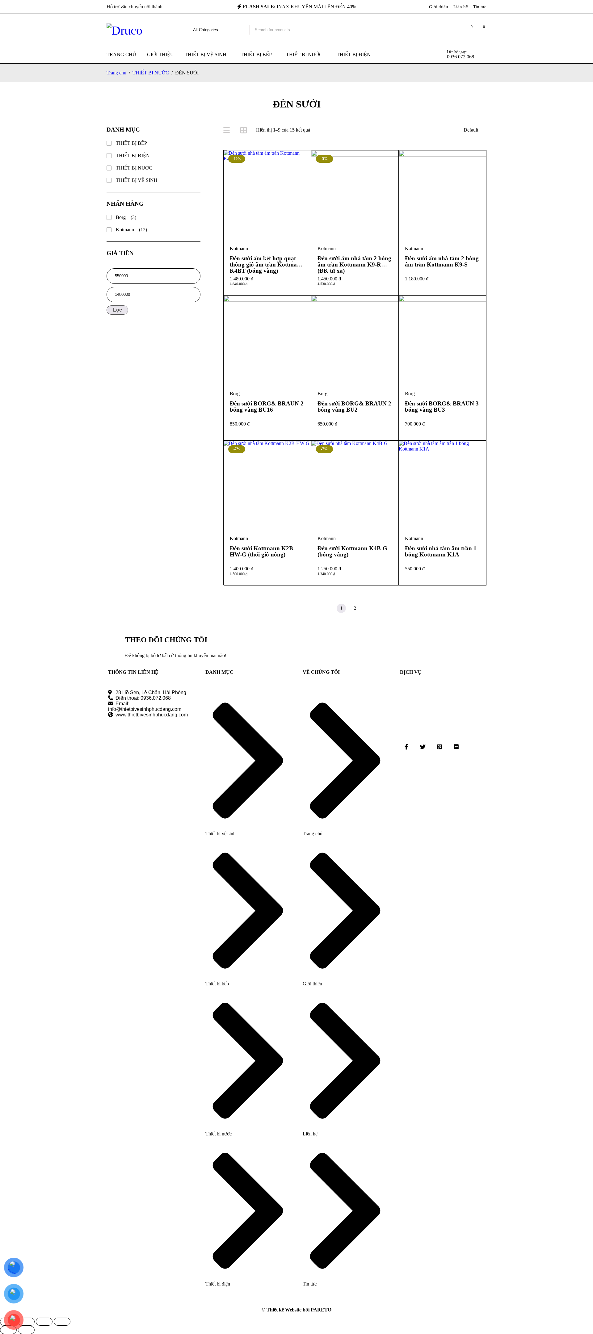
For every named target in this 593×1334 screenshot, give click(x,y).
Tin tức (479, 6)
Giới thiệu (438, 6)
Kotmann (131, 229)
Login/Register (455, 30)
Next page (368, 608)
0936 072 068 (460, 56)
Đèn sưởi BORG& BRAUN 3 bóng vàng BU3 (442, 407)
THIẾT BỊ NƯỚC (150, 72)
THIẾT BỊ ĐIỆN (133, 155)
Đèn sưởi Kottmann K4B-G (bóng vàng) (352, 551)
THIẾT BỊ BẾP (131, 143)
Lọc (117, 310)
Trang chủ (116, 72)
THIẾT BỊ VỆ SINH (137, 180)
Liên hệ (460, 6)
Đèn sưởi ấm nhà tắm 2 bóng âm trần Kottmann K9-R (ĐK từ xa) (354, 264)
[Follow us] (423, 746)
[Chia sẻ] (44, 1322)
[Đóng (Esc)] (62, 1322)
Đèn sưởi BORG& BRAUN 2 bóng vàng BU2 (354, 407)
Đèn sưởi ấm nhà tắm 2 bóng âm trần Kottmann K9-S (442, 261)
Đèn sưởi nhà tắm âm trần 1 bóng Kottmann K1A (441, 551)
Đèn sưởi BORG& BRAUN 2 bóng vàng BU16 (267, 407)
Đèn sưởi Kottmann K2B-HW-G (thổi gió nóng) (262, 551)
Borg (126, 217)
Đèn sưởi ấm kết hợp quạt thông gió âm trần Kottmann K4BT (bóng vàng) (267, 264)
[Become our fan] (406, 746)
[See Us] (439, 746)
